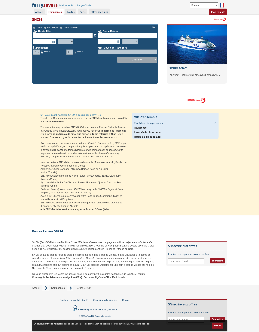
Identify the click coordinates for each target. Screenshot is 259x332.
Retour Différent (70, 27)
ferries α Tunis (90, 134)
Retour (39, 27)
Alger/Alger (46, 169)
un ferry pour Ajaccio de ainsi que (62, 134)
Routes (70, 12)
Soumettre (217, 260)
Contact (126, 300)
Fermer (217, 325)
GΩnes (99, 209)
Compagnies (55, 12)
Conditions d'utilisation (105, 300)
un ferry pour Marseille (113, 130)
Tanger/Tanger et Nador (67, 192)
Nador (44, 172)
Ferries (88, 277)
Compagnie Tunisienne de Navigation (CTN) (57, 277)
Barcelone (105, 202)
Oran (57, 169)
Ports (82, 12)
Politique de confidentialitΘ (74, 300)
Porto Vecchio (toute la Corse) (69, 165)
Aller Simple (52, 27)
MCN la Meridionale (114, 277)
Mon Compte (218, 12)
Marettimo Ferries (54, 121)
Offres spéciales (99, 12)
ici (148, 324)
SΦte (43, 189)
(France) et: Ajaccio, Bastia (108, 162)
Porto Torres (93, 196)
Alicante (117, 202)
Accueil (39, 12)
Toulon (82, 182)
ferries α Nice (109, 134)
